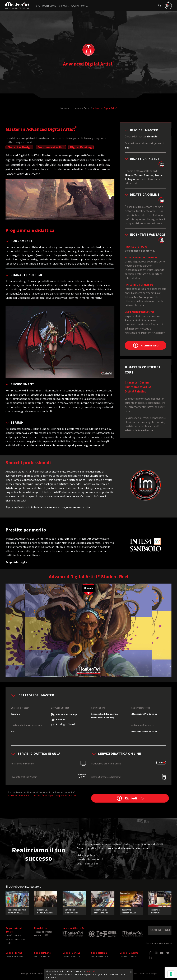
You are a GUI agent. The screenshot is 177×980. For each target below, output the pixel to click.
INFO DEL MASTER (144, 130)
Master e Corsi (49, 5)
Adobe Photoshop (65, 714)
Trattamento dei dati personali (160, 943)
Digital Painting (81, 147)
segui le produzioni (88, 863)
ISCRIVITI (39, 935)
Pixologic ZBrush (64, 724)
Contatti (85, 5)
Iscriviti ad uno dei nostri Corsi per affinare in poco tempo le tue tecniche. (42, 795)
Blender (59, 719)
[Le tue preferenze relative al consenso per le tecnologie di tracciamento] (171, 974)
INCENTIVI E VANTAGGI (147, 234)
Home (37, 5)
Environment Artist (51, 147)
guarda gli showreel (89, 859)
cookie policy (91, 971)
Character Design (19, 147)
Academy (75, 5)
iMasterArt (65, 108)
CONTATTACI (160, 930)
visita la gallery (86, 855)
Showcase (63, 5)
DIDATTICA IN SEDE (144, 158)
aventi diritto (139, 973)
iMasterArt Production (144, 713)
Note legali (152, 973)
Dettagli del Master (36, 695)
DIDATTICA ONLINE (144, 194)
